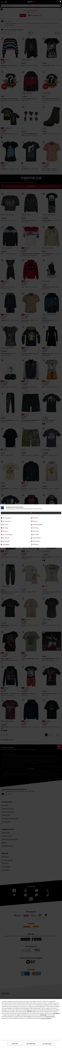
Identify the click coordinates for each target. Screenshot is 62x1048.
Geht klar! (15, 1044)
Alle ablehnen (31, 1044)
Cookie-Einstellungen (50, 1016)
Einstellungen (47, 1044)
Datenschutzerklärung (46, 1018)
